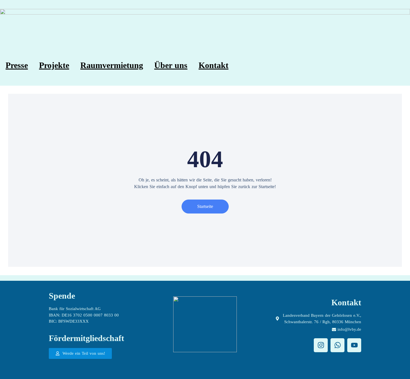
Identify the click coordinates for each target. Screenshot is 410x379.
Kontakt (213, 65)
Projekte (54, 65)
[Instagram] (321, 345)
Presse (17, 65)
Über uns (170, 65)
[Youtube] (354, 345)
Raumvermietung (111, 65)
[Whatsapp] (337, 345)
